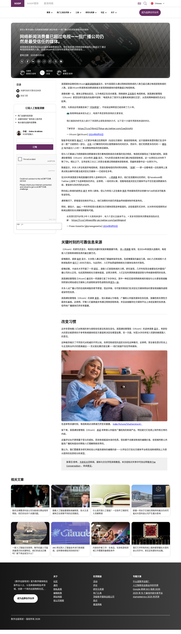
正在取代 (132, 93)
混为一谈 (114, 282)
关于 (112, 12)
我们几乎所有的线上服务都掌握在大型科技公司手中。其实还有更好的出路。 (151, 549)
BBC (79, 206)
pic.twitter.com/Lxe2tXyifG (119, 128)
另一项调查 (125, 249)
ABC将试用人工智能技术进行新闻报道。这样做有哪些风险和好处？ (68, 549)
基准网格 (48, 3)
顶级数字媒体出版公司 (103, 596)
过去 (89, 144)
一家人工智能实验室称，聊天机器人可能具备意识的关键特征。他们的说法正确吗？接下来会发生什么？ (30, 550)
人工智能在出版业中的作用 (145, 585)
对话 (48, 73)
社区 (102, 12)
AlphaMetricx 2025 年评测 (146, 596)
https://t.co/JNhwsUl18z (83, 220)
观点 (95, 600)
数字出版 (29, 29)
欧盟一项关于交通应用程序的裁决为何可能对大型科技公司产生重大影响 (151, 512)
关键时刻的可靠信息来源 (30, 90)
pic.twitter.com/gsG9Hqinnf (111, 220)
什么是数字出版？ (141, 581)
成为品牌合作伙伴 (150, 12)
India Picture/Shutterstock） (127, 424)
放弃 (124, 190)
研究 (96, 268)
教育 (48, 12)
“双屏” (133, 167)
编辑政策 (57, 593)
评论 (95, 585)
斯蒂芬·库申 (31, 73)
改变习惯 (24, 95)
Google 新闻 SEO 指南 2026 (146, 589)
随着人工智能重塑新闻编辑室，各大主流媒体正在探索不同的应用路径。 (70, 512)
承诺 (99, 430)
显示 (156, 328)
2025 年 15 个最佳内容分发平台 (148, 593)
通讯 (55, 585)
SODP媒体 (33, 3)
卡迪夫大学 (85, 462)
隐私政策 (57, 589)
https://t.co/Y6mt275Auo (91, 128)
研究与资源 (90, 12)
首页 (22, 29)
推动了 (80, 140)
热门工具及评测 (63, 12)
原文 (89, 465)
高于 (85, 190)
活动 (95, 581)
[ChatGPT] (39, 61)
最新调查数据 (92, 83)
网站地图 (57, 596)
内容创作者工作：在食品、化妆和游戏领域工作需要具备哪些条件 (111, 549)
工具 (77, 12)
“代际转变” (94, 107)
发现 (97, 298)
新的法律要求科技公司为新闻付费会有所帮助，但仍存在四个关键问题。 (30, 512)
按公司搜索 (58, 600)
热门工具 (97, 593)
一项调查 (113, 177)
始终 (79, 259)
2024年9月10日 (96, 134)
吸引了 (75, 262)
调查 (95, 157)
